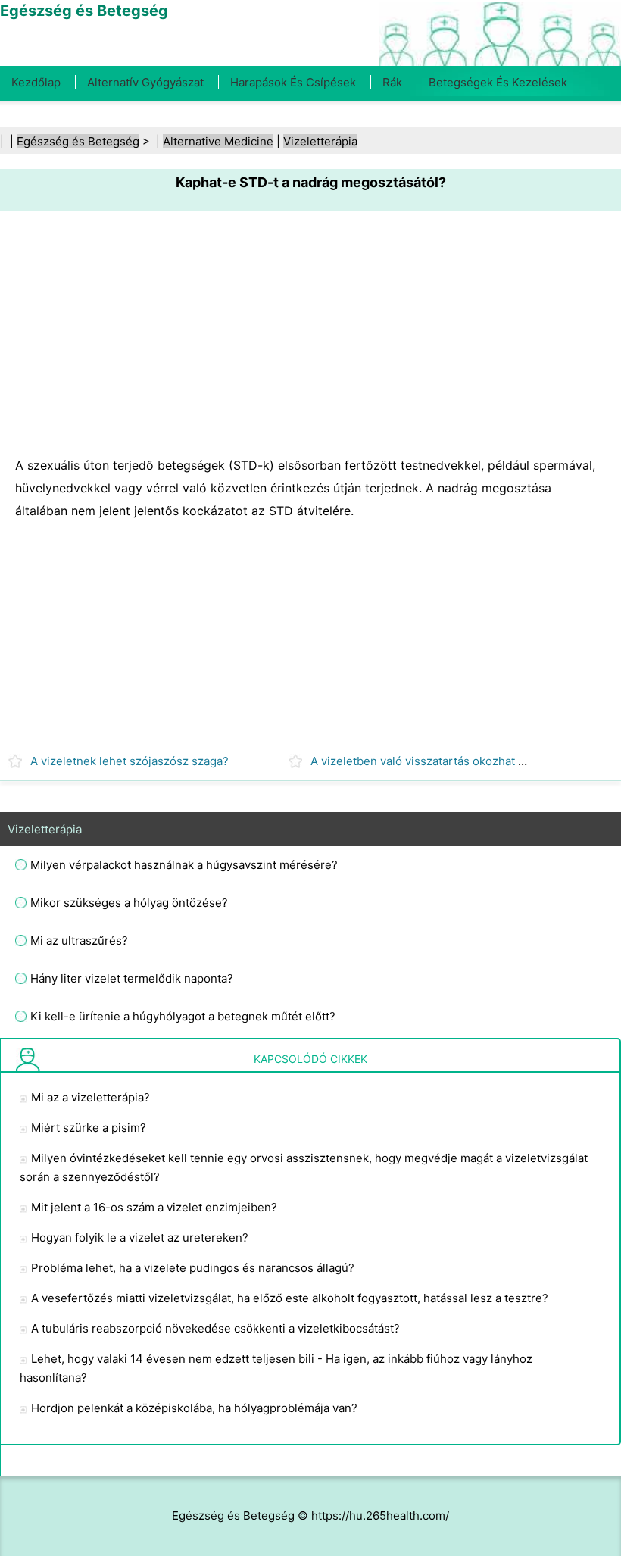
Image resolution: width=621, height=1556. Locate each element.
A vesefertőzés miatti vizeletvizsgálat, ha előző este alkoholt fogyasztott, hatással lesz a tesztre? (289, 1298)
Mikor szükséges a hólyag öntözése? (129, 902)
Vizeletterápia (320, 141)
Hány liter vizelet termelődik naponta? (131, 978)
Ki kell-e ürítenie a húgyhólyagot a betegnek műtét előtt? (182, 1016)
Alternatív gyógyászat (145, 82)
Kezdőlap (36, 82)
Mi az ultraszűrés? (79, 940)
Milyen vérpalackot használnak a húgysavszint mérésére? (184, 865)
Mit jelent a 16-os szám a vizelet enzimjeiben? (154, 1207)
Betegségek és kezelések (498, 82)
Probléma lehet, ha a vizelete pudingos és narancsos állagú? (192, 1268)
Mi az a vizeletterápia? (90, 1097)
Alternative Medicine (218, 141)
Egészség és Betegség (78, 141)
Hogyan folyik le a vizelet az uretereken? (139, 1237)
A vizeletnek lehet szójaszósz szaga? (129, 761)
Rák (392, 82)
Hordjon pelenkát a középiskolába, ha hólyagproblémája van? (194, 1408)
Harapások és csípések (293, 82)
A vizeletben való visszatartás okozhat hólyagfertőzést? (459, 761)
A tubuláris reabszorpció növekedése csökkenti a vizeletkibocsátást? (215, 1328)
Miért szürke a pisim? (88, 1127)
